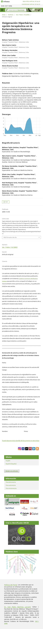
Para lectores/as (11, 482)
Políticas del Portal (10, 585)
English (8, 461)
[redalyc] (34, 503)
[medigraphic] (12, 505)
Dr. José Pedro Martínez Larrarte (17, 607)
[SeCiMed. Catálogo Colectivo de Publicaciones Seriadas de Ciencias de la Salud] (10, 510)
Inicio (3, 15)
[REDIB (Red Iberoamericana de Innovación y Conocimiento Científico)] (12, 513)
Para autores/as (11, 485)
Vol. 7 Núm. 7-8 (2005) (23, 15)
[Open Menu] (2, 10)
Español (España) (11, 464)
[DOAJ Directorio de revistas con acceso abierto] (34, 510)
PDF (6, 202)
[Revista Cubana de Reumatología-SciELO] (24, 510)
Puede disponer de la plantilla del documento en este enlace (20, 441)
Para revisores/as (11, 488)
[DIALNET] (34, 515)
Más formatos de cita (10, 237)
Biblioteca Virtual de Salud (31, 1)
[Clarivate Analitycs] (24, 515)
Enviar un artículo (12, 471)
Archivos (10, 15)
